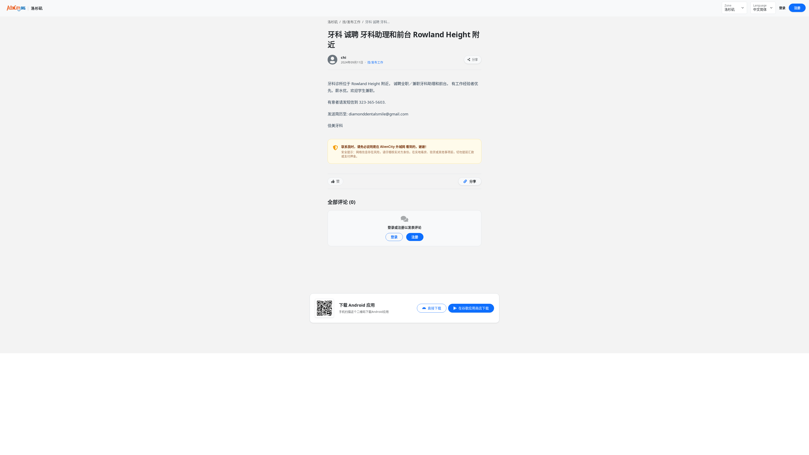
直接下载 (434, 308)
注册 (797, 8)
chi (343, 57)
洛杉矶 (333, 22)
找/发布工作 (351, 22)
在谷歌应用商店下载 (473, 308)
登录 (782, 8)
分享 (474, 60)
